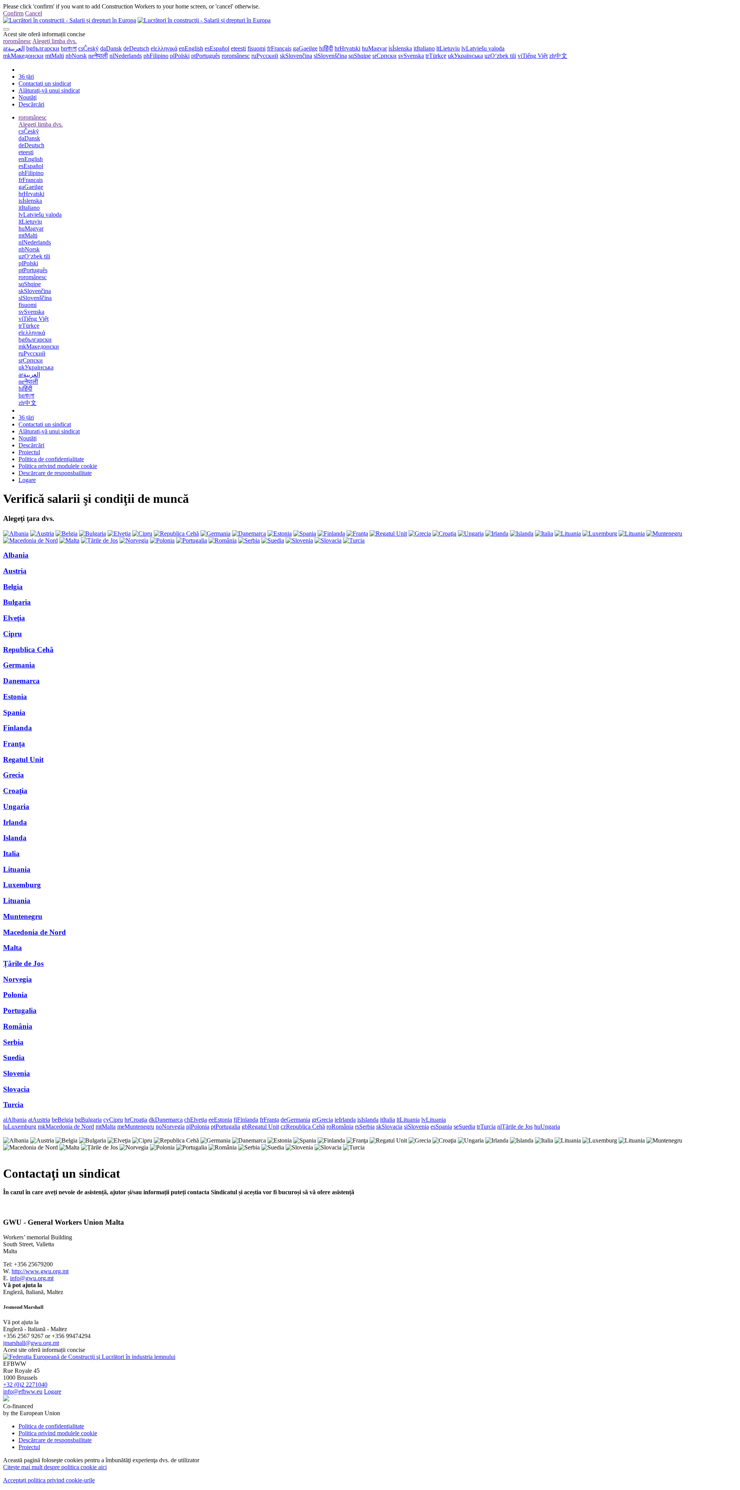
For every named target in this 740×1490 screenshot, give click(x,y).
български (42, 48)
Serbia (13, 1042)
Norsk (76, 55)
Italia (11, 854)
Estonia (15, 697)
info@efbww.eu (22, 1391)
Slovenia (16, 1073)
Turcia (13, 1105)
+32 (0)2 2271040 (25, 1384)
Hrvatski (347, 48)
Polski (180, 55)
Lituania (16, 869)
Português (205, 55)
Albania (16, 555)
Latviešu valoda (483, 48)
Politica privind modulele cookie (57, 466)
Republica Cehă (28, 650)
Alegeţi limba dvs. (54, 41)
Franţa (14, 744)
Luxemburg (22, 885)
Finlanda (17, 728)
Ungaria (16, 806)
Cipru (12, 634)
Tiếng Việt (533, 55)
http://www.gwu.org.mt (40, 1271)
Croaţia (15, 791)
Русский (264, 55)
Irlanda (15, 822)
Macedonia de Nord (34, 932)
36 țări (26, 76)
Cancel (33, 13)
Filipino (155, 55)
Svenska (411, 55)
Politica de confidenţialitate (51, 459)
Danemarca (21, 681)
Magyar (374, 48)
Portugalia (20, 1010)
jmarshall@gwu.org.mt (31, 1343)
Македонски (23, 55)
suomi (256, 48)
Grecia (13, 775)
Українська (465, 55)
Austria (15, 571)
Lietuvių (448, 48)
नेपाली (98, 55)
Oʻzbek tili (500, 55)
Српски (384, 55)
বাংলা (69, 48)
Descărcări (31, 104)
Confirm (13, 13)
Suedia (14, 1057)
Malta (12, 948)
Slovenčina (296, 55)
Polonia (15, 995)
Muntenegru (22, 916)
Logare (27, 480)
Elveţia (14, 618)
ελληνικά (164, 48)
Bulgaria (17, 602)
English (191, 48)
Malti (54, 55)
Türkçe (436, 55)
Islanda (15, 838)
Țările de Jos (23, 963)
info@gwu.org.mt (32, 1278)
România (17, 1026)
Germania (19, 665)
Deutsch (136, 48)
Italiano (424, 48)
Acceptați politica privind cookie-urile (49, 1480)
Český (88, 48)
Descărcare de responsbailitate (55, 473)
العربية (14, 48)
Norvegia (17, 979)
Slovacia (16, 1089)
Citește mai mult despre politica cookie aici (55, 1467)
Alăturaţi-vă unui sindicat (49, 90)
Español (217, 48)
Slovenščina (330, 55)
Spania (14, 712)
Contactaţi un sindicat (44, 83)
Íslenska (400, 48)
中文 (558, 55)
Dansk (111, 48)
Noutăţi (27, 97)
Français (279, 48)
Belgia (13, 587)
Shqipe (359, 55)
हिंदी (326, 48)
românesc (17, 41)
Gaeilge (305, 48)
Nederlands (125, 55)
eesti (238, 48)
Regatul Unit (23, 759)
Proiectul (29, 452)
